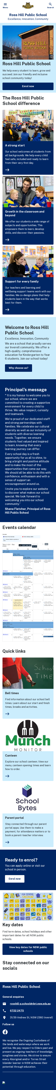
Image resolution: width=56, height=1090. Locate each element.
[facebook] (5, 1033)
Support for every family (22, 281)
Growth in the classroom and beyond (24, 213)
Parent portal (14, 817)
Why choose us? (18, 367)
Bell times (12, 693)
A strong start (15, 145)
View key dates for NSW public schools (28, 949)
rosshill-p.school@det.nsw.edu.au (30, 1003)
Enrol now (28, 86)
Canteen (11, 755)
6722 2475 (17, 1010)
